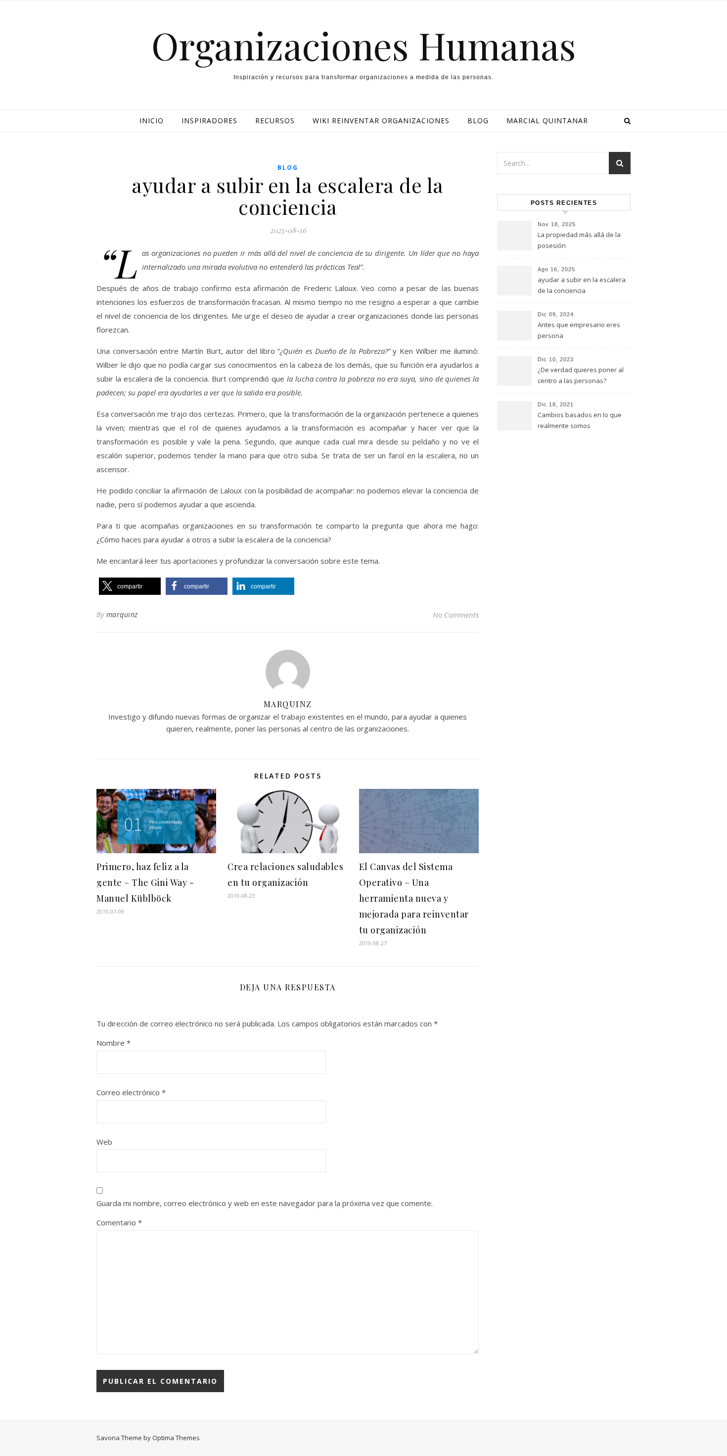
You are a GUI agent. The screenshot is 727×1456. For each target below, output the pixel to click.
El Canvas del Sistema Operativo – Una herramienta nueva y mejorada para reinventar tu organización (414, 898)
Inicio (151, 120)
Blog (478, 120)
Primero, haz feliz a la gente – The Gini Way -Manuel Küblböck (145, 882)
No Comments (456, 615)
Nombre (113, 1043)
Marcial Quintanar (547, 120)
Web (104, 1142)
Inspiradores (209, 120)
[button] (130, 586)
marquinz (122, 614)
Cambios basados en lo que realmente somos (580, 420)
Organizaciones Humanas (363, 45)
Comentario (119, 1222)
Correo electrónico (131, 1092)
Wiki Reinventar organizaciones (381, 120)
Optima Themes (176, 1437)
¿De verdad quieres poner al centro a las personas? (581, 375)
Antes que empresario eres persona (579, 330)
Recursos (275, 120)
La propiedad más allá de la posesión (579, 240)
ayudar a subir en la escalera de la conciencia (582, 285)
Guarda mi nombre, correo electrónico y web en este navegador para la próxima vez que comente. (264, 1203)
